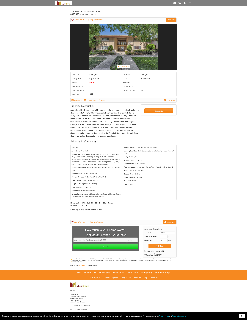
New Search (171, 20)
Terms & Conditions (179, 316)
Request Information (97, 20)
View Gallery (124, 66)
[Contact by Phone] (179, 3)
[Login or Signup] (185, 3)
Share (103, 100)
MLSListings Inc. (83, 265)
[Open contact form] (174, 3)
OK (242, 316)
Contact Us (78, 100)
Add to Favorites (79, 20)
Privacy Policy (164, 316)
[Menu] (190, 3)
